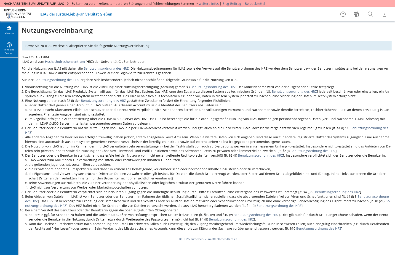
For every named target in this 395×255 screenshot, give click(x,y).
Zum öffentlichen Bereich (221, 239)
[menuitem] (357, 14)
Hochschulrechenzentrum (65, 61)
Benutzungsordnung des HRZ (106, 68)
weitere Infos (209, 3)
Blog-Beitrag (231, 3)
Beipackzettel (255, 3)
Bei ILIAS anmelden (191, 239)
